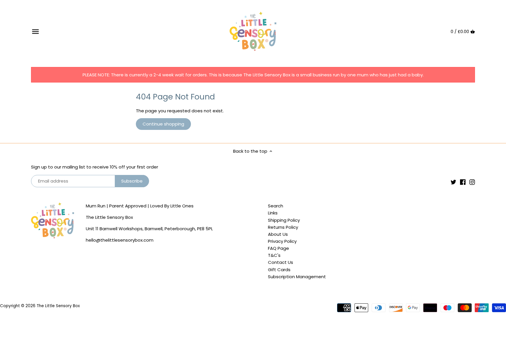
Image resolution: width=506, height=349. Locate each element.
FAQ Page (278, 248)
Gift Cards (279, 270)
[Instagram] (472, 182)
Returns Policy (283, 227)
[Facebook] (463, 182)
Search (275, 206)
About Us (278, 234)
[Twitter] (453, 182)
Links (273, 213)
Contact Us (280, 262)
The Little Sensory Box (58, 306)
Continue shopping (163, 124)
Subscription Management (297, 277)
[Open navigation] (35, 31)
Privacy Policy (282, 241)
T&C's (274, 255)
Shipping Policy (284, 220)
